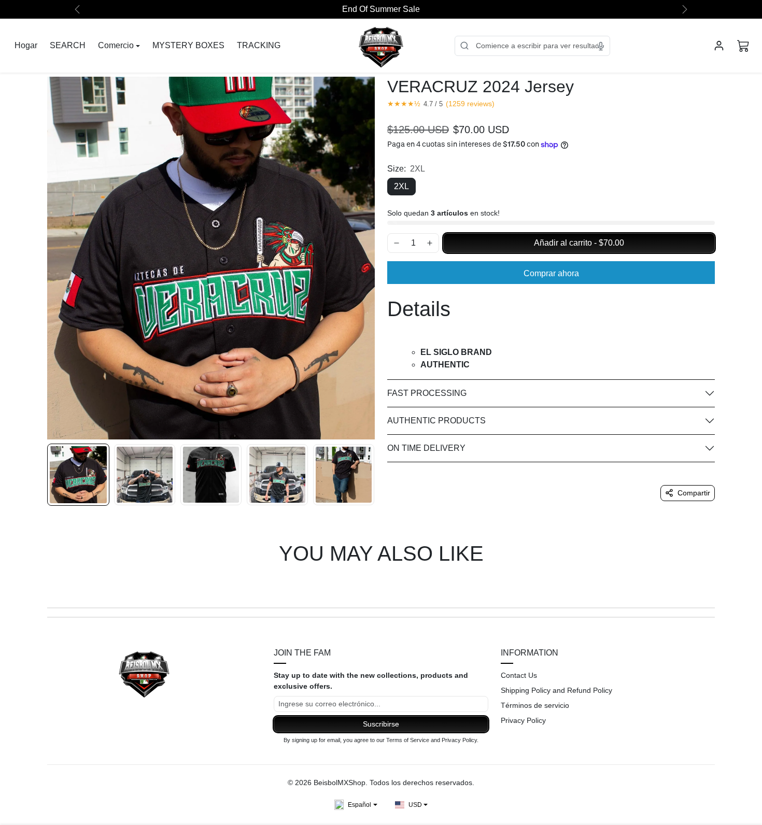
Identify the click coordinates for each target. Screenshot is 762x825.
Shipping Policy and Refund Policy (556, 690)
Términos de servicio (535, 705)
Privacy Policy (523, 720)
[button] (743, 45)
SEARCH (68, 45)
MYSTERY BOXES (188, 45)
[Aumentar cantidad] (429, 243)
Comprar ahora (551, 273)
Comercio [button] (116, 45)
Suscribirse (381, 724)
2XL (401, 186)
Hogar (26, 45)
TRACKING (258, 45)
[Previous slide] (48, 583)
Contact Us (519, 675)
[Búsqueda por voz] (601, 45)
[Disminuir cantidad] (396, 243)
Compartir (694, 493)
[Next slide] (713, 583)
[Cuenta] (719, 45)
